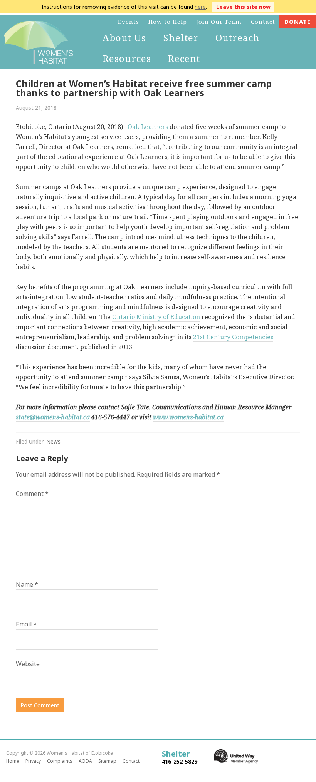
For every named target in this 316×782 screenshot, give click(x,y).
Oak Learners (148, 126)
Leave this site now (243, 6)
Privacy (33, 761)
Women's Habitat (34, 42)
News (53, 441)
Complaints (59, 761)
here (200, 6)
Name (27, 584)
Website (28, 664)
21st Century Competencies (233, 337)
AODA (85, 761)
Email (26, 624)
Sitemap (107, 761)
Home (12, 761)
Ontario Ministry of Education (156, 317)
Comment (32, 493)
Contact (131, 761)
